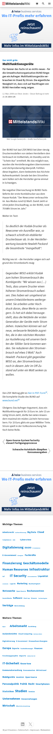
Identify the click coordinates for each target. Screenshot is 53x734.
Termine (31, 691)
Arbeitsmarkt (18, 626)
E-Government (9, 555)
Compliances (6, 540)
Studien (21, 691)
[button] (43, 3)
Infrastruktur (39, 569)
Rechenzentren (35, 591)
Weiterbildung (19, 606)
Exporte (15, 648)
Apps (4, 626)
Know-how (25, 663)
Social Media (7, 598)
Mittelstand (41, 670)
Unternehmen (11, 699)
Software (17, 598)
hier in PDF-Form (37, 393)
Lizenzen (5, 584)
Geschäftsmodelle (36, 563)
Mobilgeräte (8, 677)
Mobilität (20, 677)
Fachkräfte (30, 555)
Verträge (7, 605)
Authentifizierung (20, 532)
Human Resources (15, 569)
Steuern (34, 598)
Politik (23, 684)
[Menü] (49, 3)
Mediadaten (45, 730)
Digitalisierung (13, 547)
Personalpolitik (10, 684)
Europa (6, 648)
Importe (22, 656)
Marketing (22, 583)
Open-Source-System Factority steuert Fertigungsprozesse (23, 442)
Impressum (34, 730)
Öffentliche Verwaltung (23, 706)
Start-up (27, 598)
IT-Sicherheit (10, 663)
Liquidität (43, 576)
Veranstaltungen (29, 699)
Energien (20, 555)
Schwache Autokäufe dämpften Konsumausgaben (29, 451)
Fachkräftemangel (26, 649)
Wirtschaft (8, 706)
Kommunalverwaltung (12, 670)
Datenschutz (37, 634)
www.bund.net (10, 400)
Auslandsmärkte (9, 633)
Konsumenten (32, 576)
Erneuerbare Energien (38, 641)
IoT (3, 576)
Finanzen (38, 648)
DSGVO (28, 547)
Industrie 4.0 (31, 656)
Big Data (31, 532)
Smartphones (43, 684)
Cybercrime (25, 539)
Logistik (13, 584)
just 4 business (11, 730)
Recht (31, 684)
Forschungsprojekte (10, 656)
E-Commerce (36, 548)
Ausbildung (32, 626)
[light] (37, 3)
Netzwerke (8, 591)
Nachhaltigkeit (34, 584)
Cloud (40, 532)
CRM (14, 540)
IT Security (18, 575)
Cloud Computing (25, 634)
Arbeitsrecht (8, 532)
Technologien (42, 598)
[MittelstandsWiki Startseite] (15, 3)
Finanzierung (12, 563)
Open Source (21, 591)
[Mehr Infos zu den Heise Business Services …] (26, 29)
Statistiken (8, 691)
